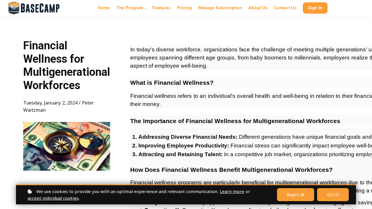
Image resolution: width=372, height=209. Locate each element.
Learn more (232, 191)
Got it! (333, 194)
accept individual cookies (53, 198)
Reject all (295, 194)
